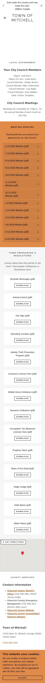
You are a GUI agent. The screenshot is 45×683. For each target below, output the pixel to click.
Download (22, 285)
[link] (22, 17)
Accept (22, 678)
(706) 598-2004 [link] (10, 643)
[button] (3, 18)
